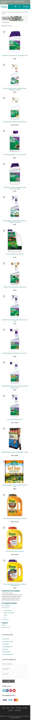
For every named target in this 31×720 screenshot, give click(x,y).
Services (25, 707)
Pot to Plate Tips (6, 627)
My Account (5, 639)
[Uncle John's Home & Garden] (3, 6)
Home (3, 12)
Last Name (5, 673)
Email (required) (7, 663)
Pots (5, 617)
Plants (12, 707)
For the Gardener (6, 605)
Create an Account (7, 641)
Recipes (4, 625)
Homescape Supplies (9, 612)
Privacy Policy (6, 652)
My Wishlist (5, 644)
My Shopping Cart (7, 646)
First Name (5, 668)
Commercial (18, 710)
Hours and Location (5, 1)
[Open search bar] (20, 6)
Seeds (5, 615)
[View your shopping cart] (16, 6)
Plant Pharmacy (19, 12)
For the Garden (10, 12)
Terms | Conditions (7, 654)
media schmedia (16, 717)
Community (18, 707)
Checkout (5, 649)
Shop (8, 707)
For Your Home (5, 619)
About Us (11, 710)
